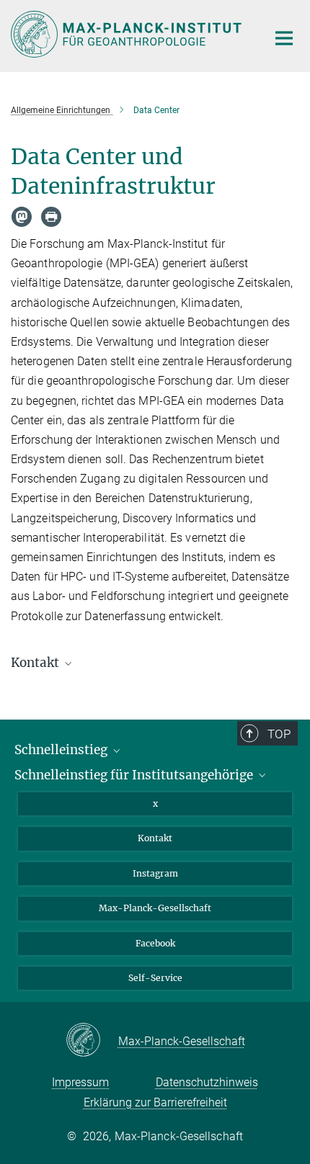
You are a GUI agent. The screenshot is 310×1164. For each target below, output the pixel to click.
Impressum (80, 1082)
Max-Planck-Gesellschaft (155, 908)
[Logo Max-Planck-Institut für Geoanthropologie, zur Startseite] (128, 34)
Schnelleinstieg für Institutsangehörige (135, 775)
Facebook (155, 943)
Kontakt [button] (36, 662)
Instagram (155, 873)
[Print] (51, 217)
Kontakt (155, 838)
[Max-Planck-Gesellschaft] (92, 1041)
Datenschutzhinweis (207, 1082)
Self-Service (155, 977)
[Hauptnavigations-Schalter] (284, 38)
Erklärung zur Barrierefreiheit (155, 1102)
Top (279, 734)
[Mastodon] (21, 217)
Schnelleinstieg (62, 750)
